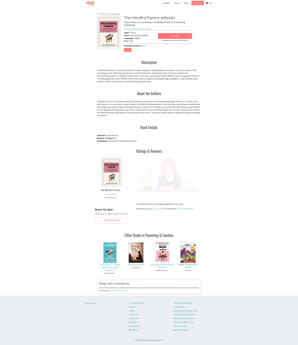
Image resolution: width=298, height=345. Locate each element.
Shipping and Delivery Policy (185, 310)
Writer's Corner (180, 326)
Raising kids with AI (136, 264)
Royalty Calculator (181, 330)
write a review (159, 208)
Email (134, 322)
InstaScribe (134, 318)
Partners (133, 307)
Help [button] (186, 3)
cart (210, 3)
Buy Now (175, 36)
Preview (127, 50)
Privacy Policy (179, 307)
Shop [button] (176, 3)
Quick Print (134, 314)
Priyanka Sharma (131, 29)
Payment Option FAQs (118, 290)
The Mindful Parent (185, 208)
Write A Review (113, 220)
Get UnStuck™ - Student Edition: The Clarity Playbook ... (110, 267)
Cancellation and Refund (184, 314)
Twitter (134, 330)
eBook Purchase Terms (183, 322)
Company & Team (137, 303)
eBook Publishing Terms (184, 318)
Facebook (134, 326)
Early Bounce (145, 29)
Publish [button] (166, 3)
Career (132, 310)
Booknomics (90, 303)
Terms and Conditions (183, 303)
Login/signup (198, 3)
